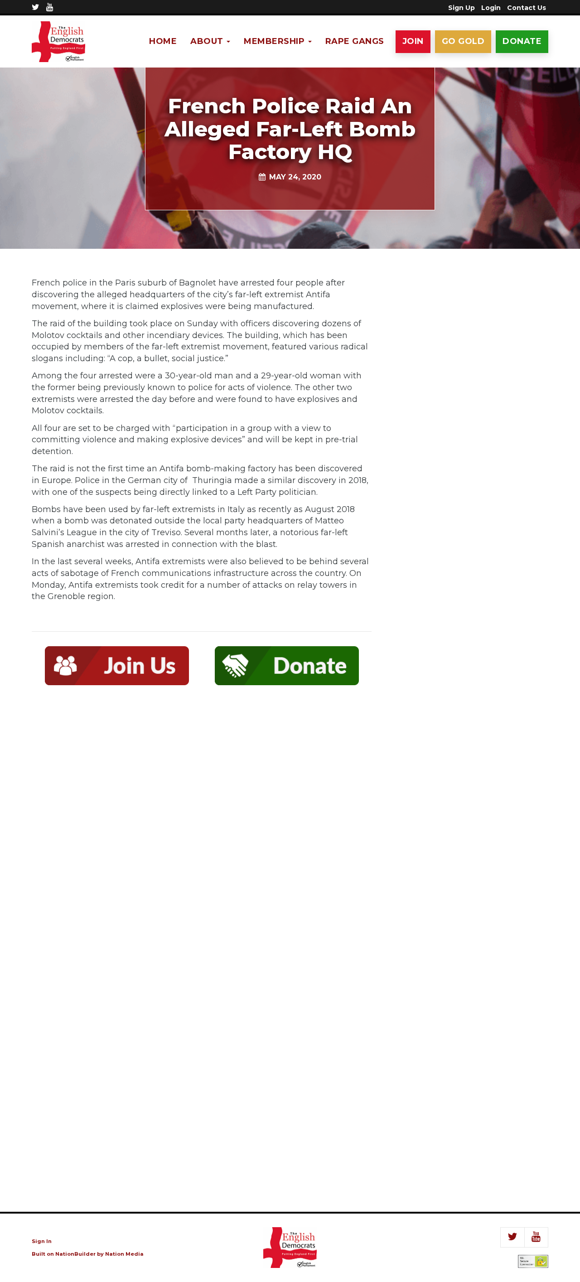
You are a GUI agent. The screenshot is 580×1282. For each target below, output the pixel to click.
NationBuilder (75, 1254)
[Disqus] (202, 824)
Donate (522, 41)
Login (491, 8)
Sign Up (461, 8)
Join (413, 41)
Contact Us (526, 8)
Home (163, 41)
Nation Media (124, 1254)
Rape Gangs (354, 41)
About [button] (208, 41)
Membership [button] (275, 41)
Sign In (42, 1241)
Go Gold (463, 41)
